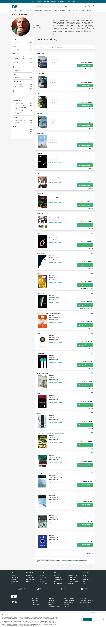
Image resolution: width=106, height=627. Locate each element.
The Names (40, 193)
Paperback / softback (20, 120)
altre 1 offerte (89, 68)
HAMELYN (17, 131)
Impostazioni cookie (76, 620)
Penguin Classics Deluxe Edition (20, 108)
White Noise (40, 54)
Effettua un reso (51, 602)
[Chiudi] (103, 619)
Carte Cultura (53, 1)
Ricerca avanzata (71, 6)
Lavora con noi (67, 604)
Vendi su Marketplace (68, 602)
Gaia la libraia (35, 604)
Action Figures (71, 583)
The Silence (40, 273)
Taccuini (84, 575)
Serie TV (55, 581)
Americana (40, 133)
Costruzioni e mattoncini (73, 575)
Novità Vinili (42, 581)
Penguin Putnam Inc (19, 88)
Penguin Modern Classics (21, 105)
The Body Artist (41, 233)
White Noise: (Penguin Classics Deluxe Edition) (50, 433)
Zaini (83, 581)
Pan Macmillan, (52, 58)
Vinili (41, 579)
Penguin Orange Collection (18, 113)
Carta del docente (61, 1)
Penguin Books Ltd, (53, 137)
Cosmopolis (40, 153)
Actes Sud (17, 93)
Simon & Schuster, (53, 497)
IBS (15, 129)
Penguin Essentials (19, 110)
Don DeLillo (17, 77)
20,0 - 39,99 (17, 70)
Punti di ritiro (39, 1)
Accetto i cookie (87, 620)
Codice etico (66, 606)
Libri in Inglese (14, 581)
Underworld (40, 73)
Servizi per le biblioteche (69, 598)
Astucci (84, 583)
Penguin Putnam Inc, (53, 317)
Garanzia (50, 604)
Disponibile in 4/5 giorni (20, 56)
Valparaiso (40, 513)
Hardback (17, 122)
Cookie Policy (32, 625)
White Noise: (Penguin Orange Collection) (49, 313)
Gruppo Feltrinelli (83, 598)
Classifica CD (43, 577)
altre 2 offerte (89, 308)
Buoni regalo (46, 1)
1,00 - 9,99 (17, 65)
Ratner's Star (41, 253)
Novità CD (42, 575)
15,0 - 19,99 (17, 68)
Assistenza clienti (71, 1)
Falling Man (40, 353)
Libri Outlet (13, 579)
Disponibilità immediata (20, 58)
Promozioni (17, 49)
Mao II (38, 93)
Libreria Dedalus (18, 136)
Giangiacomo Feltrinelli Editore (86, 600)
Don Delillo (52, 295)
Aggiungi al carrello (86, 65)
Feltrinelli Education (84, 605)
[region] (53, 619)
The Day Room (41, 533)
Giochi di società (72, 579)
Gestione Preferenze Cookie (54, 606)
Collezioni (28, 581)
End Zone (39, 113)
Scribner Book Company (20, 91)
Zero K (39, 413)
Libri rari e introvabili (30, 577)
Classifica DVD (57, 577)
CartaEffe (33, 1)
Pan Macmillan (18, 84)
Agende (84, 577)
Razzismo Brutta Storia (85, 607)
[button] (66, 6)
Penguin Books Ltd (19, 86)
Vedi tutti (15, 95)
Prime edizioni (29, 575)
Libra (38, 173)
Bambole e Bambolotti (73, 581)
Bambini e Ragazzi (58, 583)
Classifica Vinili (43, 583)
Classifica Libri (14, 577)
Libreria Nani (17, 134)
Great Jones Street (42, 373)
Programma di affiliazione (69, 600)
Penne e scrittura (86, 579)
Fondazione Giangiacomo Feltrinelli (85, 603)
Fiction (16, 42)
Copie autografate (30, 579)
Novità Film (56, 575)
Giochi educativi (72, 577)
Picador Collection (19, 103)
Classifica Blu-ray (58, 579)
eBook (12, 583)
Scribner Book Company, (54, 297)
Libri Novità (13, 575)
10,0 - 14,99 (17, 67)
